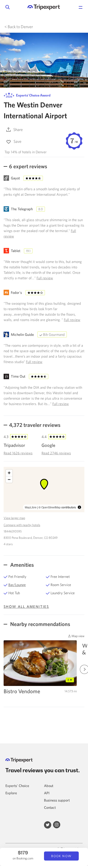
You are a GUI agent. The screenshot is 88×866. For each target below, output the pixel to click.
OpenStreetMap (51, 507)
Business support (57, 800)
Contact (50, 807)
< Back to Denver (19, 26)
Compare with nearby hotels (22, 525)
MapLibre (31, 507)
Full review (45, 278)
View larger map (14, 518)
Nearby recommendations (39, 624)
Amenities (21, 565)
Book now (61, 856)
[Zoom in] (9, 473)
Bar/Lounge (17, 585)
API (46, 793)
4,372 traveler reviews (34, 425)
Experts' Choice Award (33, 95)
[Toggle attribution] (79, 507)
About (48, 786)
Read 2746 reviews (56, 453)
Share (18, 129)
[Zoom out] (9, 479)
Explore (11, 793)
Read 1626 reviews (18, 453)
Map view (77, 636)
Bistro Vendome (22, 691)
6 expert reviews (28, 166)
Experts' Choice (17, 786)
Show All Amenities (26, 606)
